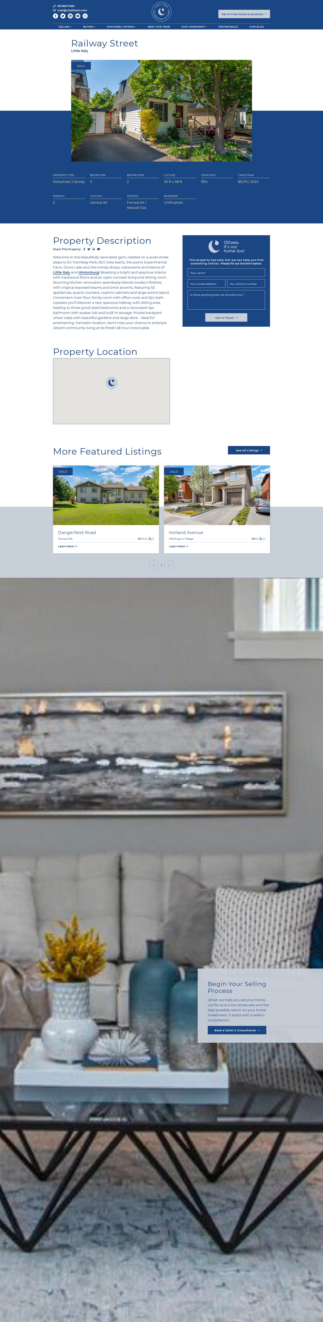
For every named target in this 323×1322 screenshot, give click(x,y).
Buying (88, 26)
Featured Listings (120, 26)
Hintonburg (89, 272)
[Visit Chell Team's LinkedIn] (70, 16)
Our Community (193, 26)
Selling (64, 26)
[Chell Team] (161, 11)
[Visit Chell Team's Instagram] (85, 16)
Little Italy (61, 272)
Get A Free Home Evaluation (243, 14)
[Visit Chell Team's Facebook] (55, 16)
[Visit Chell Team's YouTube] (77, 16)
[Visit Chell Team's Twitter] (62, 16)
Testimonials (228, 26)
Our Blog (257, 26)
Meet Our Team (159, 26)
